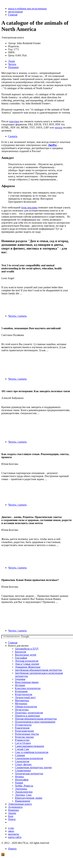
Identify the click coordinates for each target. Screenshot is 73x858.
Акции (12, 813)
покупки (14, 121)
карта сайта (14, 837)
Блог (11, 816)
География (21, 657)
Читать (12, 64)
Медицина (21, 703)
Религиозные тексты (27, 733)
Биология (20, 651)
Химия (19, 782)
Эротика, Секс (23, 794)
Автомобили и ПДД (26, 648)
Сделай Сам (22, 749)
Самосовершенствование (29, 746)
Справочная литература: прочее (33, 767)
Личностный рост (25, 697)
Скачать (12, 136)
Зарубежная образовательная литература (38, 670)
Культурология (23, 694)
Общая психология (26, 706)
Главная (12, 642)
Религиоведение (24, 730)
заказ (11, 831)
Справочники (23, 770)
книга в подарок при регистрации (27, 8)
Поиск (12, 819)
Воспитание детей (25, 654)
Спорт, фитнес (23, 764)
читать (58, 127)
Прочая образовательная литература (36, 718)
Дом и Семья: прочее (27, 663)
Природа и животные (27, 715)
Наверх (12, 848)
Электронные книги (20, 804)
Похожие (13, 67)
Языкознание (22, 800)
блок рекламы (29, 207)
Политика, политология (29, 712)
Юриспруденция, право (28, 797)
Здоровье (20, 679)
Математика (22, 700)
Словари (20, 755)
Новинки (13, 810)
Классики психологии (28, 688)
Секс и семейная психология (31, 752)
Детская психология (26, 660)
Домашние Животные (27, 666)
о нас (11, 828)
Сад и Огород (23, 743)
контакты (13, 834)
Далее (11, 61)
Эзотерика (21, 788)
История (20, 685)
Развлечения (22, 727)
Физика (19, 776)
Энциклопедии (24, 791)
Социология (22, 761)
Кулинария (21, 691)
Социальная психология (29, 758)
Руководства (22, 740)
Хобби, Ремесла (24, 785)
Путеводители (23, 724)
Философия (21, 779)
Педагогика (22, 709)
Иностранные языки (27, 682)
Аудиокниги (15, 807)
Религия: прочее (24, 737)
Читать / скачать (17, 315)
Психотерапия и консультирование (35, 721)
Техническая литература (29, 773)
